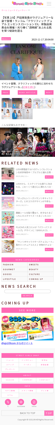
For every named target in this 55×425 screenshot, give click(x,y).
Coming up (36, 279)
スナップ (10, 365)
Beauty (6, 38)
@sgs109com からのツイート (17, 343)
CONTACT (44, 380)
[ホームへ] (27, 3)
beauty (34, 269)
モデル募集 (10, 390)
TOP (49, 413)
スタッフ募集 (27, 390)
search (27, 296)
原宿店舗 (45, 365)
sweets (34, 264)
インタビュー (27, 360)
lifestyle (9, 279)
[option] (14, 142)
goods (7, 274)
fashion (8, 264)
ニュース (10, 360)
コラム (10, 395)
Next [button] (51, 142)
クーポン (27, 365)
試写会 (45, 360)
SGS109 (10, 380)
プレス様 (45, 390)
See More (27, 310)
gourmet (9, 269)
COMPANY (27, 380)
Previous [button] (3, 142)
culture (34, 274)
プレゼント (10, 369)
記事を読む (28, 87)
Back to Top (27, 413)
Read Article (27, 92)
